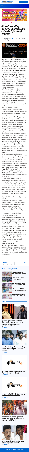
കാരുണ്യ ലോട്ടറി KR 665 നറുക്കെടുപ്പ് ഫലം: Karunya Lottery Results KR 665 (19, 284)
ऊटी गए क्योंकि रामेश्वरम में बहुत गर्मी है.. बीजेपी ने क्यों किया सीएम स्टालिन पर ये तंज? (13, 442)
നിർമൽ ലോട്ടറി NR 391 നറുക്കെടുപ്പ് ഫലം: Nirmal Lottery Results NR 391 (18, 289)
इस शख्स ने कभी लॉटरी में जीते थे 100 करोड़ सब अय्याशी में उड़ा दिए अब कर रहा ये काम (13, 395)
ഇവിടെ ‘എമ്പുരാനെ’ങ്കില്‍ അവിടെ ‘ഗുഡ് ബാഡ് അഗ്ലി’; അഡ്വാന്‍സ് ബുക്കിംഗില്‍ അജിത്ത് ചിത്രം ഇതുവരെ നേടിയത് (13, 323)
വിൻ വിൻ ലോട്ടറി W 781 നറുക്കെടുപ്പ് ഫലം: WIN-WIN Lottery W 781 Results (19, 273)
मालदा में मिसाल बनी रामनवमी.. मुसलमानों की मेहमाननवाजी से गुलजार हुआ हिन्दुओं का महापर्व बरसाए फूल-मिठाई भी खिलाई (13, 418)
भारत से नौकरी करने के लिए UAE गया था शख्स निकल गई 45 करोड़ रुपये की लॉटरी (13, 372)
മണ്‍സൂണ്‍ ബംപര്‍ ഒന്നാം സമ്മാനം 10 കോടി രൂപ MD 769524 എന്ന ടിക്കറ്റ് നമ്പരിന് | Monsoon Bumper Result (19, 295)
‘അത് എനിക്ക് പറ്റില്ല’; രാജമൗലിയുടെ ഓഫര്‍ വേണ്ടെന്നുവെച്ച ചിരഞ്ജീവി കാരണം (14, 348)
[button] (2, 5)
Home (3, 23)
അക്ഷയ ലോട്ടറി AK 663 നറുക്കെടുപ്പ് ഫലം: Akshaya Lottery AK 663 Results (19, 278)
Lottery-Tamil (10, 23)
